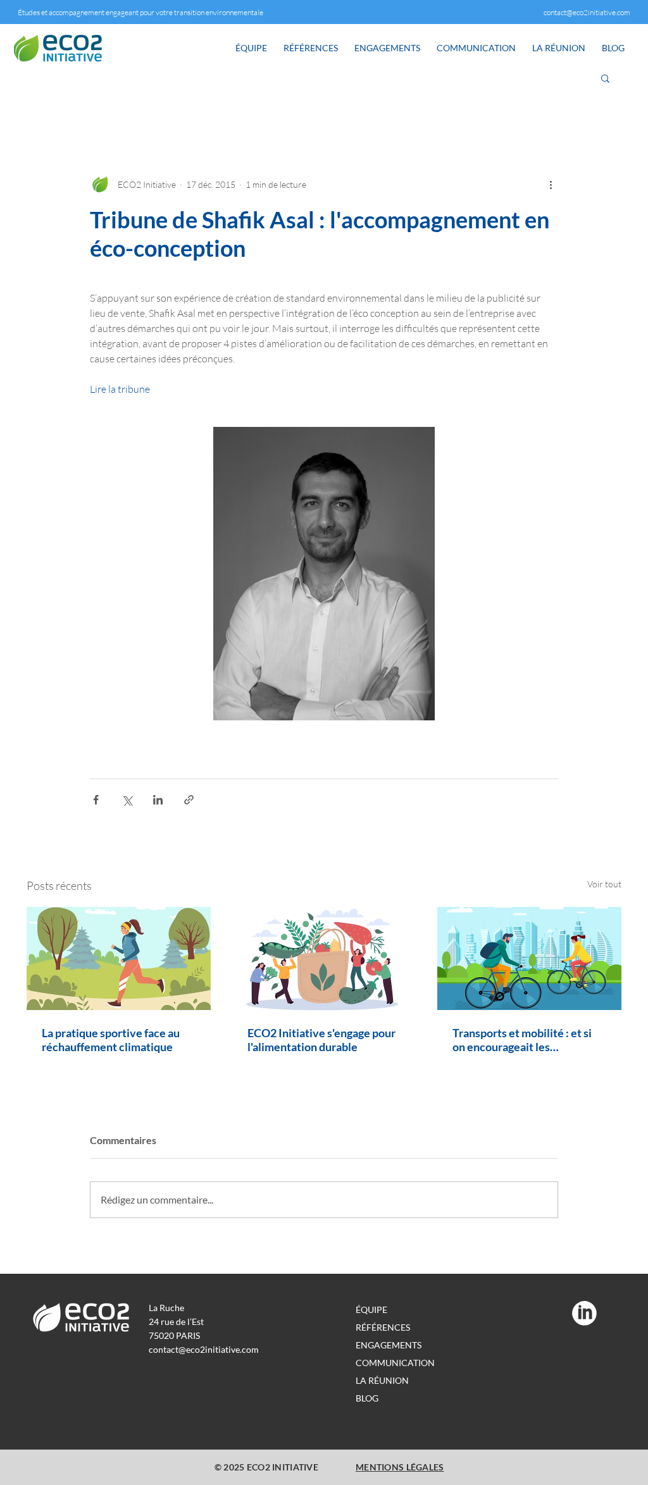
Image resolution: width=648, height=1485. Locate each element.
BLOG (367, 1398)
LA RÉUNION (382, 1380)
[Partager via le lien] (189, 800)
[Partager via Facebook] (96, 800)
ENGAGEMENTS (388, 1345)
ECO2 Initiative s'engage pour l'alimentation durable (321, 1040)
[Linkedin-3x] (584, 1313)
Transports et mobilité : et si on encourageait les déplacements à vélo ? (522, 1040)
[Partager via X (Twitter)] (127, 800)
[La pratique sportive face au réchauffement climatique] (119, 958)
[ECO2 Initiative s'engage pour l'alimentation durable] (324, 959)
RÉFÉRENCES (383, 1327)
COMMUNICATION (395, 1362)
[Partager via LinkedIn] (158, 800)
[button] (605, 78)
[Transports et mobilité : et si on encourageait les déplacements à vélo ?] (529, 958)
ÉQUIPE (371, 1309)
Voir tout (604, 883)
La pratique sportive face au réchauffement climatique (111, 1040)
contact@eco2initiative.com (587, 12)
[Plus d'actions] (550, 184)
